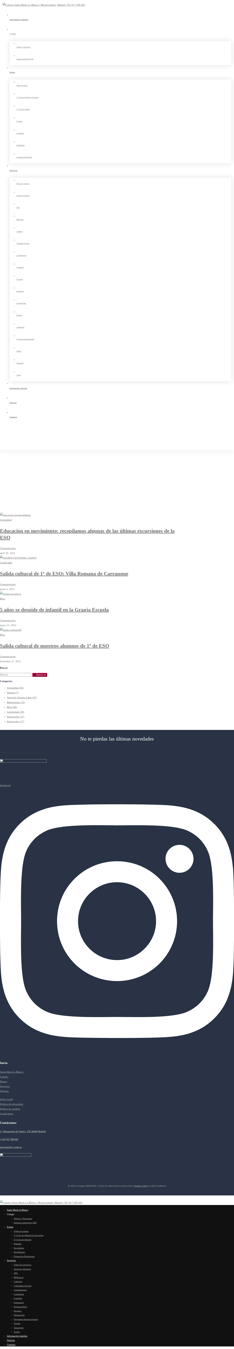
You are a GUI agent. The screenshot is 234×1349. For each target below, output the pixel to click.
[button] (117, 1131)
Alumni (13, 692)
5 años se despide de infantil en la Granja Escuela (54, 609)
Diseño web (140, 1186)
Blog (12, 707)
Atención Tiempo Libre (22, 697)
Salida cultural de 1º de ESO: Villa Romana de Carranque (64, 573)
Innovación (15, 716)
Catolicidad (15, 712)
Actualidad (15, 687)
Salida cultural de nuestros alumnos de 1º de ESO (54, 646)
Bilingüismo (16, 702)
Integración (15, 721)
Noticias (11, 462)
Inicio (10, 458)
